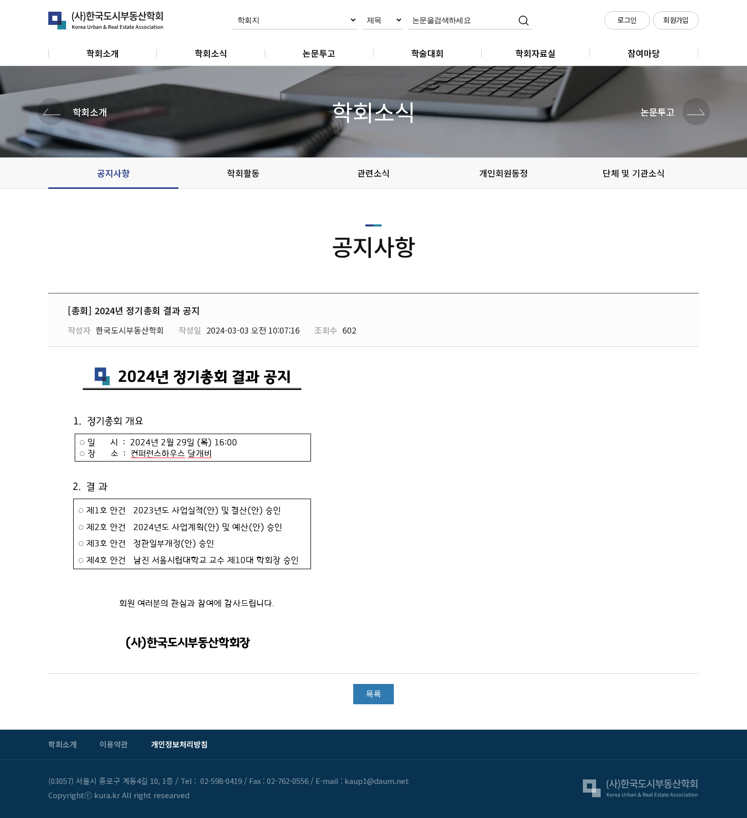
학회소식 (211, 53)
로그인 (626, 20)
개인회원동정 (503, 173)
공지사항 (113, 173)
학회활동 (243, 173)
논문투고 (319, 53)
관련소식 (373, 173)
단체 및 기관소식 (634, 173)
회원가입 (676, 20)
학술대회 (427, 53)
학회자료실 (535, 53)
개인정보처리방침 (179, 744)
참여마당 (644, 53)
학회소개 (102, 53)
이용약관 (114, 744)
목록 (373, 694)
